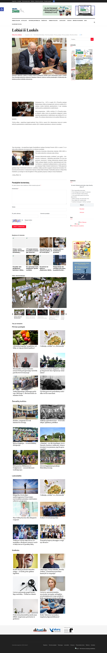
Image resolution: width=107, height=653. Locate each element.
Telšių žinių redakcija (17, 34)
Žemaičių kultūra (73, 34)
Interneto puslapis (44, 213)
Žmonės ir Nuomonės (78, 20)
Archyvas (82, 212)
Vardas (13, 207)
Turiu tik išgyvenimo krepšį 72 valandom (81, 192)
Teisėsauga (44, 20)
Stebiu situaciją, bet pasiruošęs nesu (80, 198)
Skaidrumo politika (17, 24)
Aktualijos (24, 20)
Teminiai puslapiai (53, 20)
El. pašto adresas (16, 213)
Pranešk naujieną (47, 1)
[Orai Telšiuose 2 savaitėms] (77, 225)
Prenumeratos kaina (26, 1)
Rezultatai (82, 209)
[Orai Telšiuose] (82, 222)
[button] (2, 9)
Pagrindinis (14, 1)
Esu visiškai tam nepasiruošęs (79, 200)
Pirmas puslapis (57, 34)
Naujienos (45, 645)
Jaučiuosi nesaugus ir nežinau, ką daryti (81, 202)
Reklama (32, 1)
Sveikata (69, 20)
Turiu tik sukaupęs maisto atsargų (80, 193)
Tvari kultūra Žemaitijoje (39, 34)
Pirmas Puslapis (16, 20)
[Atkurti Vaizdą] (22, 220)
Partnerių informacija (34, 20)
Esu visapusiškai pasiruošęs (78, 190)
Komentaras (15, 188)
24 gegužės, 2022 (28, 34)
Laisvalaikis (62, 20)
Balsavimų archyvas (39, 1)
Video (85, 20)
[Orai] (77, 224)
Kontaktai (19, 1)
